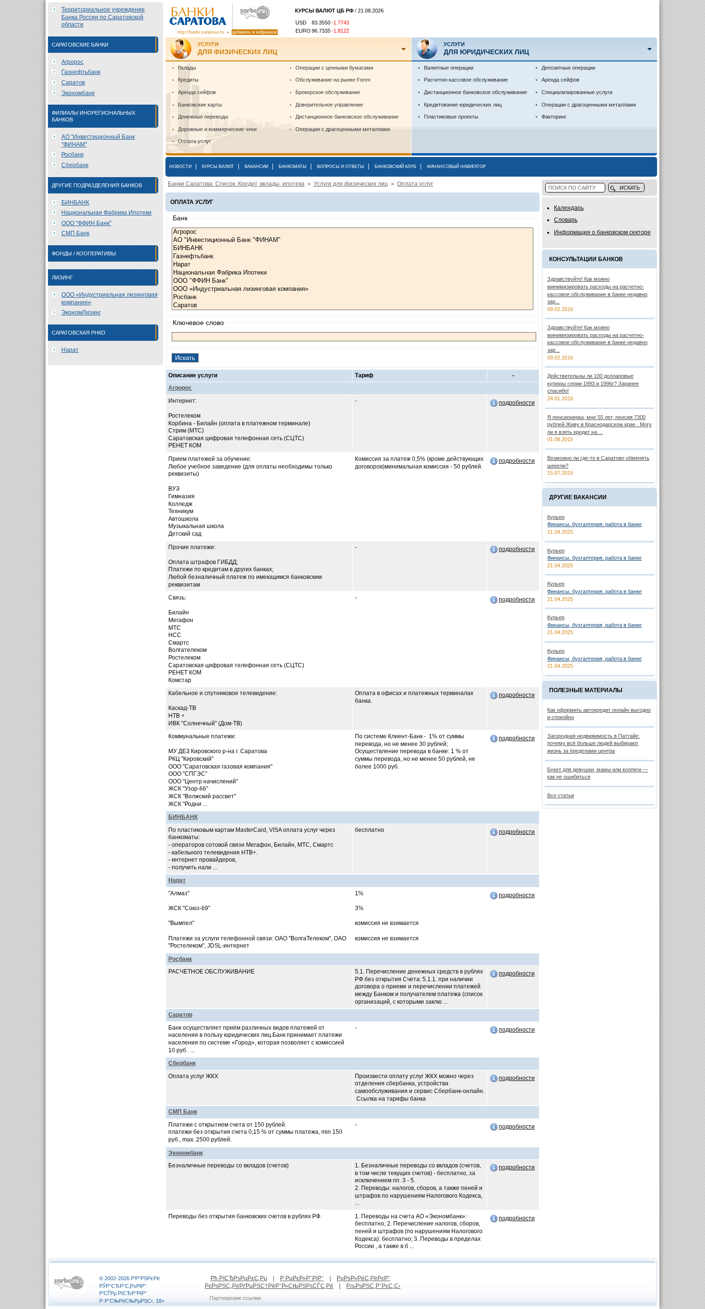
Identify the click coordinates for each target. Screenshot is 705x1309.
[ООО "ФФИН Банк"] (352, 281)
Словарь (565, 219)
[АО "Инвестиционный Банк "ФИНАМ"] (352, 240)
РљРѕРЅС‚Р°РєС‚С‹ (373, 1286)
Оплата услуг (194, 141)
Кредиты (188, 80)
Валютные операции (448, 68)
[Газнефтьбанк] (352, 256)
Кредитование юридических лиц (463, 105)
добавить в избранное (254, 32)
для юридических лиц (486, 48)
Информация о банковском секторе (602, 232)
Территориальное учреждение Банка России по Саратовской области (103, 17)
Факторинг (553, 117)
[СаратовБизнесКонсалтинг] (252, 13)
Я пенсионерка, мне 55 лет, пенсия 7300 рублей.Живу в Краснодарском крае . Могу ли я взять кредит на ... (599, 424)
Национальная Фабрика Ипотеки (106, 212)
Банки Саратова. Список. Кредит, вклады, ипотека (236, 183)
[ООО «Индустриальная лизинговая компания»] (352, 289)
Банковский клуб (395, 166)
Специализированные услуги (576, 92)
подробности (517, 402)
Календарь (569, 207)
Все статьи (560, 795)
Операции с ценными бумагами (334, 68)
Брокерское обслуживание (327, 92)
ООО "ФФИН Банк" (86, 223)
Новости (180, 166)
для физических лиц (237, 48)
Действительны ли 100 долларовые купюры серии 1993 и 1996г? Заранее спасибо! (593, 383)
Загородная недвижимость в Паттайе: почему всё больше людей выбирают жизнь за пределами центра (593, 743)
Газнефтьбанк (80, 72)
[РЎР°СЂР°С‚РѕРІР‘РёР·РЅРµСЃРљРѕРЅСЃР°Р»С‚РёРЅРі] (68, 1289)
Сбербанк (74, 165)
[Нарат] (352, 265)
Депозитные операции (568, 68)
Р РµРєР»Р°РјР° (302, 1278)
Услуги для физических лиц (351, 183)
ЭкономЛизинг (81, 312)
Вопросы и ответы (340, 166)
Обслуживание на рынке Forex (333, 80)
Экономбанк (77, 93)
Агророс (72, 62)
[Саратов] (352, 305)
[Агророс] (352, 232)
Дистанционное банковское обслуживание (347, 117)
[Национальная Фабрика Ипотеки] (352, 273)
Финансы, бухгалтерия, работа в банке (594, 524)
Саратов (73, 82)
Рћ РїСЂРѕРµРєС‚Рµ (239, 1278)
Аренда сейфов (197, 92)
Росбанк (72, 154)
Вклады (187, 68)
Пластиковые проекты (451, 117)
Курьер (555, 517)
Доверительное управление (329, 105)
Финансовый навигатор (456, 166)
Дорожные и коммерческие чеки (217, 129)
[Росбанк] (352, 297)
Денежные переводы (203, 117)
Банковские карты (200, 105)
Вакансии (256, 166)
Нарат (70, 350)
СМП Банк (75, 233)
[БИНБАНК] (352, 248)
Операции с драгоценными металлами (342, 129)
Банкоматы (292, 166)
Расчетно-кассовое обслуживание (466, 80)
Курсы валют (218, 166)
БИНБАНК (75, 202)
